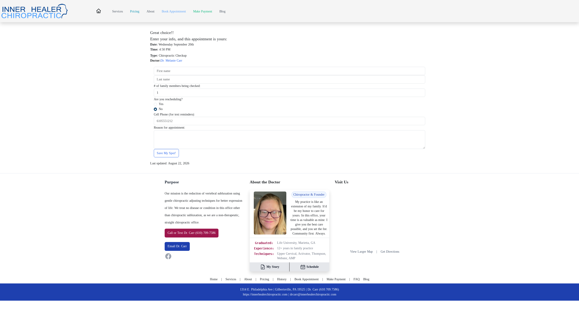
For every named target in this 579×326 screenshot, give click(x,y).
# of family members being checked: (177, 86)
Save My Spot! (166, 153)
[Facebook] (204, 256)
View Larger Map (361, 251)
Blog (222, 11)
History (282, 279)
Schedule (312, 266)
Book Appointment (174, 11)
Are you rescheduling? (168, 99)
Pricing (134, 11)
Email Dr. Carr (177, 246)
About (150, 11)
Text (180, 233)
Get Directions (390, 251)
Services (117, 11)
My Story (272, 266)
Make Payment (202, 11)
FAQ (357, 279)
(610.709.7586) (329, 289)
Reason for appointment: (169, 127)
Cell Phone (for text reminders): (174, 114)
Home (214, 279)
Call (170, 233)
